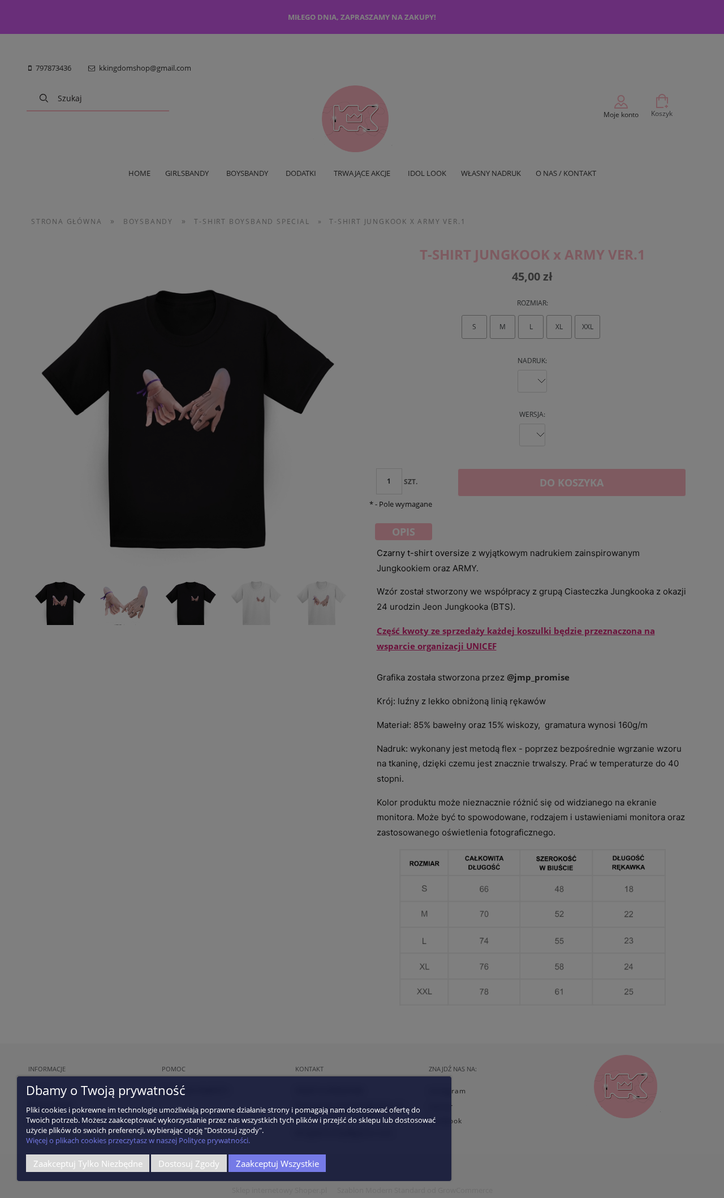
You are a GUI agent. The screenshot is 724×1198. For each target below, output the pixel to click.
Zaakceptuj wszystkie (277, 1163)
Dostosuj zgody (188, 1163)
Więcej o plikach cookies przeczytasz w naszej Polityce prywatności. (138, 1140)
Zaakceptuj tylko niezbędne (88, 1163)
